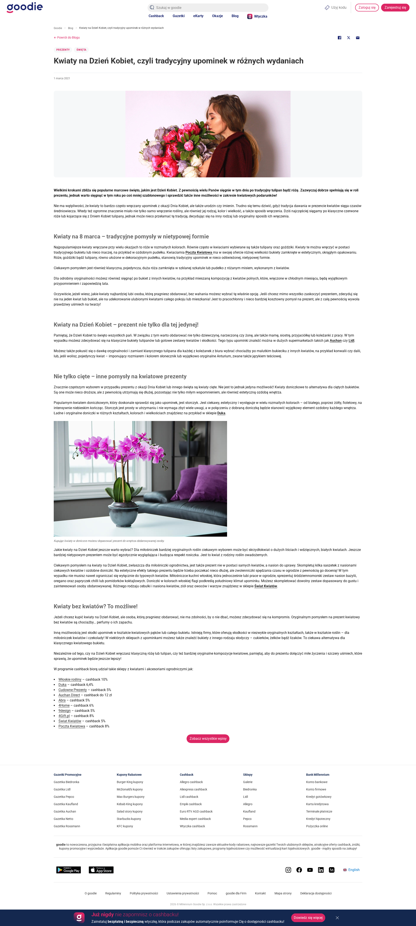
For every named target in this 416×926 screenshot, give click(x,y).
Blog (235, 16)
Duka (62, 685)
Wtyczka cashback (192, 826)
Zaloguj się (367, 7)
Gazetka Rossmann (67, 826)
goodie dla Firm (236, 893)
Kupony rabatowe (129, 774)
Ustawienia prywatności (183, 893)
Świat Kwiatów (69, 721)
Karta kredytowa (317, 804)
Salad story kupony (130, 811)
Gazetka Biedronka (66, 782)
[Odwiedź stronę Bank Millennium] (331, 869)
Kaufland (249, 811)
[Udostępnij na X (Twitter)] (348, 37)
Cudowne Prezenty (72, 690)
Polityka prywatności (144, 893)
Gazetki (179, 16)
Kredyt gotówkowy (319, 796)
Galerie (247, 782)
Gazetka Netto (63, 819)
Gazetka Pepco (64, 796)
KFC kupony (125, 826)
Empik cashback (191, 804)
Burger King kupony (130, 782)
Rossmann (250, 826)
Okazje (217, 16)
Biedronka (250, 789)
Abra (62, 700)
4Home (64, 705)
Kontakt (260, 893)
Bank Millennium (317, 774)
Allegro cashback (191, 782)
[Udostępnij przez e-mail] (357, 37)
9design (64, 711)
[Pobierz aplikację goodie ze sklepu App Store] (101, 870)
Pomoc (212, 893)
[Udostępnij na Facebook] (339, 37)
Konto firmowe (316, 789)
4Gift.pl (64, 716)
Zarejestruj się (395, 7)
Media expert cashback (195, 819)
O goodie (91, 893)
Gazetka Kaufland (66, 804)
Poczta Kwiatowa (71, 726)
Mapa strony (283, 893)
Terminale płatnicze (319, 811)
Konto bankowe (316, 782)
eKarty (198, 16)
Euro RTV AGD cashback (196, 811)
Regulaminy (113, 893)
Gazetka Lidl (62, 789)
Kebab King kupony (130, 804)
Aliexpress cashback (193, 789)
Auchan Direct (69, 695)
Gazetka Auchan (65, 811)
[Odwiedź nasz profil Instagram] (288, 869)
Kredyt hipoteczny (318, 819)
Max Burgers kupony (131, 796)
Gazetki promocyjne (67, 774)
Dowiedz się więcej (308, 918)
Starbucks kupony (129, 819)
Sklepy (247, 774)
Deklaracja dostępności (316, 893)
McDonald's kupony (130, 789)
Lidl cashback (189, 796)
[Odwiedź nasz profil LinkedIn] (320, 869)
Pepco (247, 819)
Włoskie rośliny (69, 679)
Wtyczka (260, 16)
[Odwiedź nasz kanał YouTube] (310, 869)
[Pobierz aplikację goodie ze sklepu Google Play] (68, 870)
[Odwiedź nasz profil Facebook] (299, 869)
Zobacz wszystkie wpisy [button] (208, 739)
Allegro (247, 804)
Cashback (156, 16)
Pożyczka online (317, 826)
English (354, 870)
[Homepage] (24, 7)
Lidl (245, 796)
